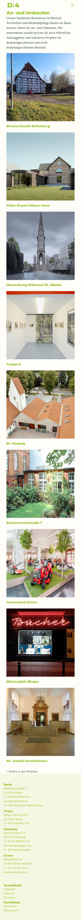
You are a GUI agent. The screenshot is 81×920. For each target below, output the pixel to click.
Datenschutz (11, 910)
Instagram (9, 889)
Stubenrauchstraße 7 (24, 523)
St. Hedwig (15, 443)
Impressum (10, 906)
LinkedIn (9, 893)
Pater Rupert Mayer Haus (28, 205)
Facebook (9, 897)
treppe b (13, 364)
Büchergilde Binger (22, 681)
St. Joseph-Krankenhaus (26, 761)
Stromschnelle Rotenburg (28, 126)
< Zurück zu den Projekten (22, 771)
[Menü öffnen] (72, 5)
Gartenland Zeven (21, 602)
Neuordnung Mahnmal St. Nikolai (33, 285)
